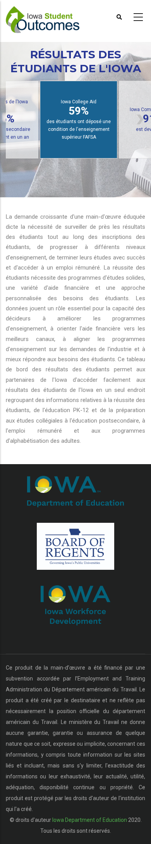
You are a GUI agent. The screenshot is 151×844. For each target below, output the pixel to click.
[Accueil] (47, 15)
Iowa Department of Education (89, 820)
